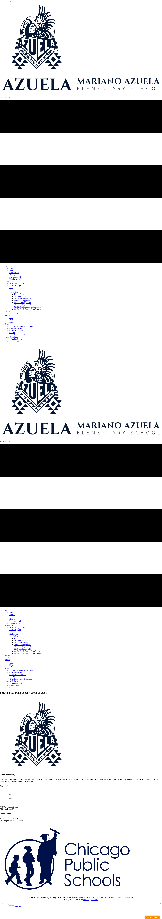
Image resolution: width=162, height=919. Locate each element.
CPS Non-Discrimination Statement (80, 898)
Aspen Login (5, 97)
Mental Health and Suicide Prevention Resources (114, 898)
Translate (17, 906)
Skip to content (5, 1)
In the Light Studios (90, 900)
